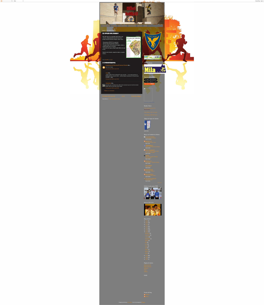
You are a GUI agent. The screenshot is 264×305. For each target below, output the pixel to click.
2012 (147, 228)
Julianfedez (108, 83)
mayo (146, 246)
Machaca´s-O (148, 141)
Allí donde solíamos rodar (150, 142)
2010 (147, 231)
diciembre (147, 233)
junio (146, 244)
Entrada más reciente (108, 96)
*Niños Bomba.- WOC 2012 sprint (150, 112)
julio (146, 242)
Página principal (105, 25)
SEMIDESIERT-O (149, 145)
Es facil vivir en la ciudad (150, 137)
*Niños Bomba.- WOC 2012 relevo (150, 115)
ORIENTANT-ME (149, 169)
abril (146, 247)
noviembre (147, 235)
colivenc (146, 271)
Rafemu (147, 155)
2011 (147, 230)
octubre (147, 236)
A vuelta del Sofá (148, 179)
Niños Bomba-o (146, 87)
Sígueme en (148, 83)
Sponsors (140, 25)
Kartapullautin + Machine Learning (152, 162)
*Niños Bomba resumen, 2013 (150, 108)
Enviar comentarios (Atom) (114, 98)
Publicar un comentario (109, 90)
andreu (146, 296)
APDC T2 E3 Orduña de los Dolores (152, 146)
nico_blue (130, 302)
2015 (147, 222)
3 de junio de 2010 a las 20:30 (112, 88)
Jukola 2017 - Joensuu (149, 171)
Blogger (143, 302)
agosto (146, 240)
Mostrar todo (160, 182)
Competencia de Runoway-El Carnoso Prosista (117, 65)
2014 (147, 224)
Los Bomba (113, 25)
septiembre (147, 238)
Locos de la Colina (149, 136)
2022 (147, 220)
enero (146, 253)
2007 (147, 259)
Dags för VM (147, 166)
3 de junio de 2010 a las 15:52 (112, 79)
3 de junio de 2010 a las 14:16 (112, 68)
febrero (147, 251)
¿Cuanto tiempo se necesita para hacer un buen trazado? (152, 152)
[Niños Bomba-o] (148, 100)
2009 (147, 255)
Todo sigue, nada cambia (150, 175)
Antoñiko (147, 294)
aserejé (145, 25)
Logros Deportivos (123, 25)
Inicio (123, 96)
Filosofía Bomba (132, 25)
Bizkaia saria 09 (147, 265)
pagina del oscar (147, 266)
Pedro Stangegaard (149, 150)
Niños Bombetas (149, 174)
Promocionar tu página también (149, 102)
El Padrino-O (148, 161)
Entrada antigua (136, 96)
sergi (107, 72)
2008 (147, 257)
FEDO (145, 269)
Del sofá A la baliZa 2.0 (150, 178)
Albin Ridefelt (148, 165)
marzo (146, 249)
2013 (147, 226)
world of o (146, 268)
